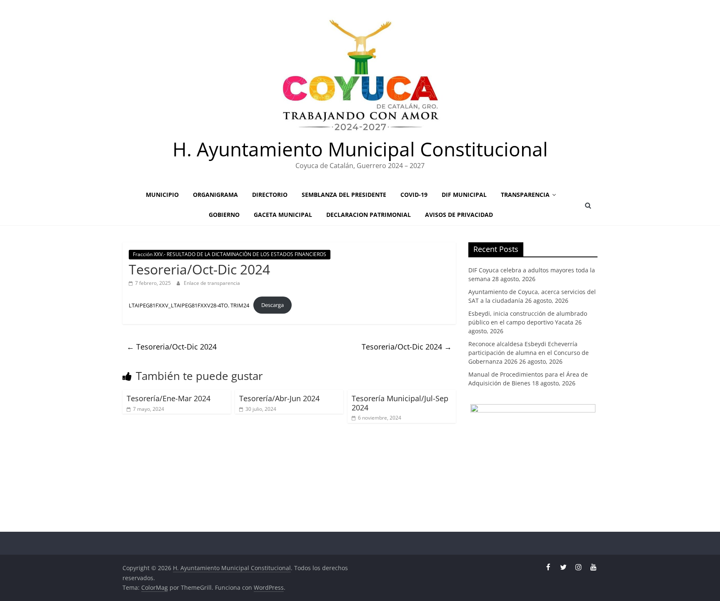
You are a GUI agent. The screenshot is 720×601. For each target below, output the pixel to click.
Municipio (162, 195)
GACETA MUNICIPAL (283, 215)
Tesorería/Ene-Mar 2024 (168, 398)
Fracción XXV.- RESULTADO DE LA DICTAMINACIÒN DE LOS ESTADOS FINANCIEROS (229, 254)
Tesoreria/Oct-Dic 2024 (172, 347)
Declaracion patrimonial (368, 215)
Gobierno (224, 215)
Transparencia (525, 195)
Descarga (272, 305)
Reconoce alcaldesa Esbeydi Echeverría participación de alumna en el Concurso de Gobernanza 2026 (528, 352)
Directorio (270, 195)
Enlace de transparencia (212, 283)
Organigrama (215, 195)
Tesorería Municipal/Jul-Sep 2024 (400, 402)
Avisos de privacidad (459, 215)
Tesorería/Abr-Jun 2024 (279, 398)
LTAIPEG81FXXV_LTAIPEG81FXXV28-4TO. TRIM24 (189, 305)
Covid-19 (414, 195)
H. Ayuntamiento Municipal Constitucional (360, 149)
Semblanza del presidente (344, 195)
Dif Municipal (464, 195)
